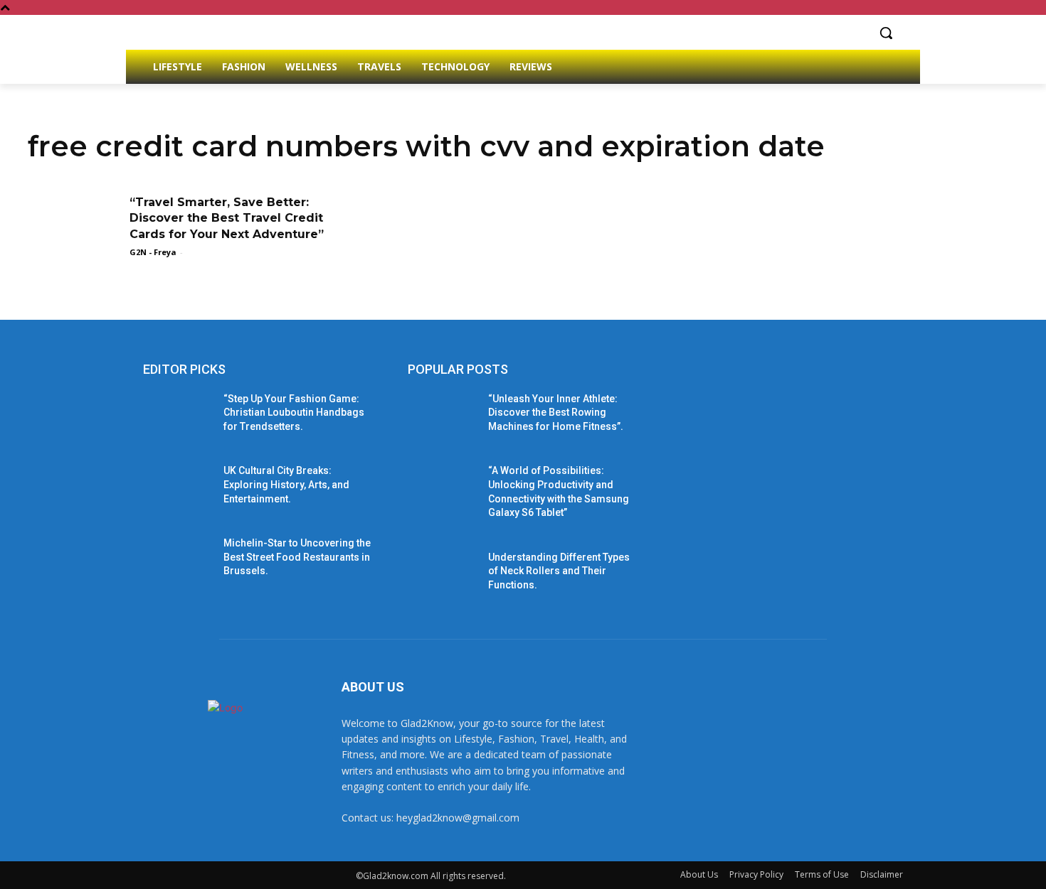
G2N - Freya (153, 252)
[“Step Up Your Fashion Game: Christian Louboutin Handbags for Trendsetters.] (177, 416)
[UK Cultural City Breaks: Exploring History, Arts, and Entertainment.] (177, 488)
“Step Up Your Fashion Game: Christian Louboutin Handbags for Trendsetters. (293, 412)
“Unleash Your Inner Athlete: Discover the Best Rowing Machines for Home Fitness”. (555, 412)
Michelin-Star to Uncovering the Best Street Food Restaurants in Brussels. (297, 556)
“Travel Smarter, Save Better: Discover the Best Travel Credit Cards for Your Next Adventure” (227, 218)
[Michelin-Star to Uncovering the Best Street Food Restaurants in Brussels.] (177, 561)
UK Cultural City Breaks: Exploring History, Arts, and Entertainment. (286, 484)
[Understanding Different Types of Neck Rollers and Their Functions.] (442, 575)
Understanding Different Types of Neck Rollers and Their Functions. (559, 571)
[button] (886, 33)
